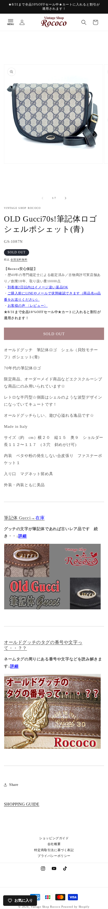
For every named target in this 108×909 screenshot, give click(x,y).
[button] (10, 22)
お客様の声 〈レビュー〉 (28, 306)
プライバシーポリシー (54, 856)
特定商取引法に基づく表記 (54, 850)
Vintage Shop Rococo (45, 906)
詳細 (22, 536)
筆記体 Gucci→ (24, 517)
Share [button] (13, 785)
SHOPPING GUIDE (21, 804)
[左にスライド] (42, 198)
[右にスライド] (65, 198)
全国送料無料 (18, 259)
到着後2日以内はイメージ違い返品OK (38, 287)
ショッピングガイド (54, 838)
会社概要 (54, 844)
